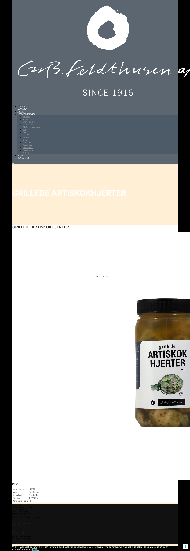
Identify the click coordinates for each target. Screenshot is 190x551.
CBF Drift (16, 543)
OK (34, 550)
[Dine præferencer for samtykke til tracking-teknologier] (185, 546)
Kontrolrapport (18, 531)
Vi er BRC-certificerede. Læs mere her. (21, 524)
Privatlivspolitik (18, 533)
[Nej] (38, 550)
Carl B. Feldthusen (19, 541)
